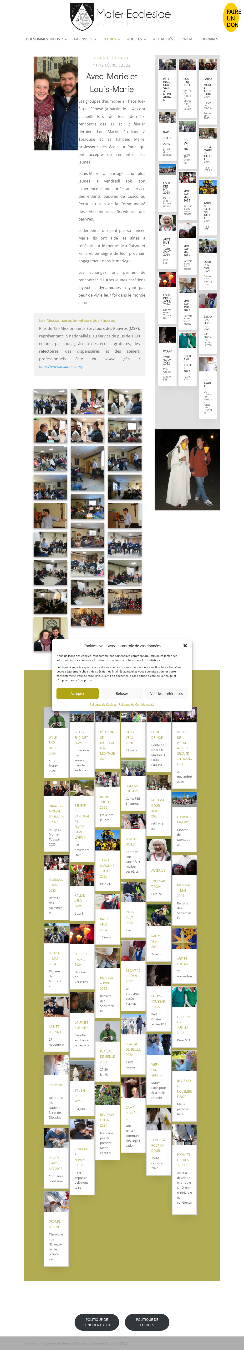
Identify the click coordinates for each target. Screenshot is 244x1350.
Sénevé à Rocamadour (158, 1145)
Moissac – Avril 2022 (187, 306)
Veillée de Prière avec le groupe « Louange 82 (184, 748)
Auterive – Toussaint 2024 (167, 247)
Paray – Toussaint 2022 (167, 357)
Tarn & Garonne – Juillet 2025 (208, 212)
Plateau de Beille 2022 (133, 1049)
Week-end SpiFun (156, 1069)
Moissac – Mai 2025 (187, 196)
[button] (185, 645)
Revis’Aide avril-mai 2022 (56, 1163)
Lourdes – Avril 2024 (167, 300)
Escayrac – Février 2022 (208, 323)
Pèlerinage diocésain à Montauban (167, 89)
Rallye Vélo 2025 (80, 900)
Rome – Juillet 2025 (167, 138)
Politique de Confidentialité (136, 704)
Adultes (134, 39)
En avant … (207, 383)
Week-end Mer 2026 (81, 737)
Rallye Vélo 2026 (131, 737)
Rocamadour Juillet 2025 (208, 154)
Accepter (78, 693)
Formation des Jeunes (183, 1159)
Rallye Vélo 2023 (131, 917)
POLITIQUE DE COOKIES (147, 1322)
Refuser (122, 693)
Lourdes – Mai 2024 (208, 266)
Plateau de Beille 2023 (107, 1056)
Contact (187, 39)
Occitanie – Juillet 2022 (187, 364)
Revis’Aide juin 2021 (107, 1120)
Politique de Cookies (103, 704)
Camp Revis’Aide (133, 1112)
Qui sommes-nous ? (44, 39)
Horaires (209, 39)
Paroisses (83, 39)
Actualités (163, 39)
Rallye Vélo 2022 (156, 941)
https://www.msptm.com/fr (61, 366)
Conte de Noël (187, 82)
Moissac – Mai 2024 (187, 251)
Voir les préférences (166, 693)
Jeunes (110, 39)
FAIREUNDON (233, 18)
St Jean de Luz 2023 (80, 1095)
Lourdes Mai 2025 (166, 188)
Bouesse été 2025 (187, 145)
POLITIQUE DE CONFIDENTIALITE (97, 1322)
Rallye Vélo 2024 (105, 924)
